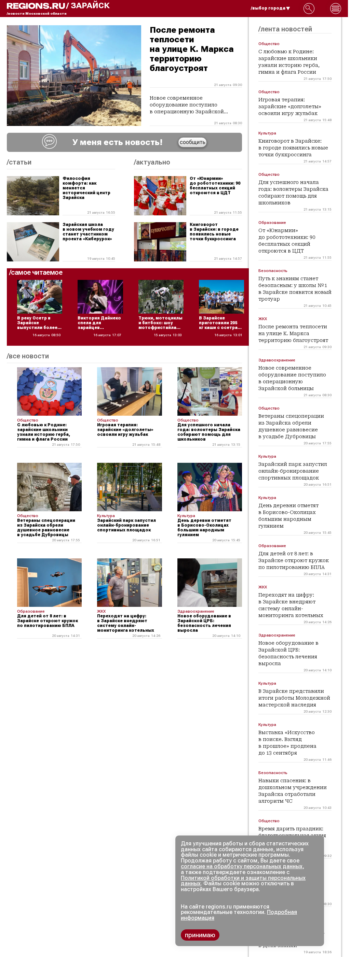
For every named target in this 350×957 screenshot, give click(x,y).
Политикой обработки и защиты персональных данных (243, 881)
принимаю (200, 935)
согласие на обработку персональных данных (241, 866)
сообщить (192, 142)
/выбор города (268, 8)
